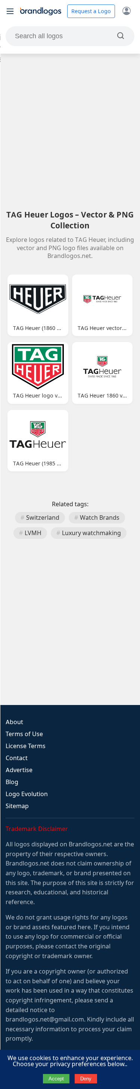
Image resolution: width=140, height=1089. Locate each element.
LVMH (33, 533)
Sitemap (17, 806)
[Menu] (10, 11)
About (14, 722)
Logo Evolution (27, 794)
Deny (85, 1079)
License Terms (26, 746)
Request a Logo (91, 11)
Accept (56, 1079)
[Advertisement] (70, 131)
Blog (12, 782)
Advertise (19, 770)
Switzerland (42, 518)
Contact (17, 758)
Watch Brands (99, 518)
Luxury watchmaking (91, 533)
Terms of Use (24, 734)
